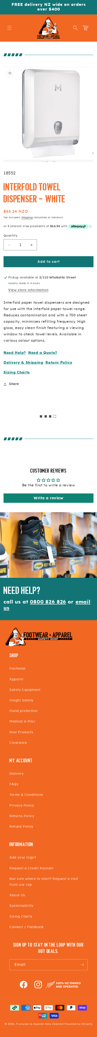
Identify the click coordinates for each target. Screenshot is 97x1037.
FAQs (13, 784)
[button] (9, 28)
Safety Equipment (24, 690)
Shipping (27, 217)
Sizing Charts (17, 372)
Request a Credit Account (31, 868)
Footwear (17, 668)
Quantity (10, 235)
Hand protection (23, 711)
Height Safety (21, 700)
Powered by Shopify (79, 1024)
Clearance (18, 742)
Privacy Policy (21, 805)
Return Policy (58, 362)
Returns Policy (21, 816)
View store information (28, 290)
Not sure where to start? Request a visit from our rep (43, 881)
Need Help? (15, 353)
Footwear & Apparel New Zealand (40, 1024)
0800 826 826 (48, 602)
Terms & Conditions (26, 794)
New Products (21, 732)
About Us (17, 895)
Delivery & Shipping (23, 362)
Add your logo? (22, 857)
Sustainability (21, 905)
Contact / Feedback (26, 927)
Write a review (48, 498)
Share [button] (14, 384)
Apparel (16, 679)
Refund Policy (21, 826)
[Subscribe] (82, 964)
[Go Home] (39, 646)
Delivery (16, 773)
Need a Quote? (42, 353)
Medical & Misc (22, 721)
